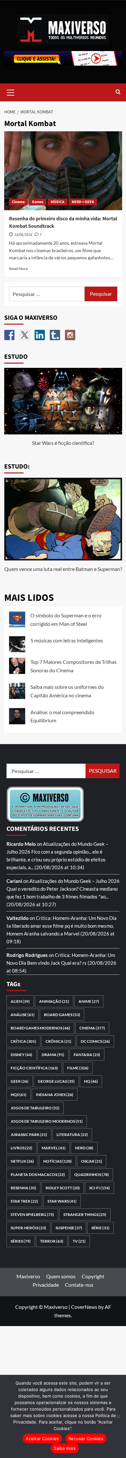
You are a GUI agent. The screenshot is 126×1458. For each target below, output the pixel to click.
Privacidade (46, 1285)
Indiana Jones (54, 1094)
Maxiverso (28, 1276)
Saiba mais (65, 1448)
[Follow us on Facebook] (9, 335)
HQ (91, 1081)
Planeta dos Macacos (38, 1174)
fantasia (87, 1054)
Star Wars (62, 1201)
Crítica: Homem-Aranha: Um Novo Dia (76, 918)
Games (37, 202)
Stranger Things (84, 1214)
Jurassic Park (29, 1134)
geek (19, 1081)
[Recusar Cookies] (118, 1416)
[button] (10, 92)
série (100, 1227)
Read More (18, 268)
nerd (84, 1147)
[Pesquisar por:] (47, 294)
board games (62, 1014)
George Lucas (56, 1081)
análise (23, 1014)
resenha (23, 1187)
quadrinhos (91, 1174)
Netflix (22, 1161)
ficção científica (34, 1067)
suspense (69, 1227)
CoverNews (84, 1307)
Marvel (54, 1147)
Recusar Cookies (85, 1438)
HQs (18, 1094)
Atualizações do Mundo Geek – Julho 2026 (74, 881)
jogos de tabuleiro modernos (47, 1121)
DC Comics (95, 1041)
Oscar (91, 1161)
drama (53, 1054)
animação (54, 1001)
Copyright (93, 1276)
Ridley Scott (63, 1187)
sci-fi (99, 1187)
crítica (23, 1041)
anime (89, 1001)
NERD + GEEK (83, 202)
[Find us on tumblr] (55, 335)
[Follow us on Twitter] (24, 335)
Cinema (18, 202)
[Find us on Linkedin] (40, 335)
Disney (21, 1054)
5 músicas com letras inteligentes (66, 640)
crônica (58, 1041)
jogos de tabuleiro (35, 1107)
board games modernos (40, 1028)
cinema (92, 1028)
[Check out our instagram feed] (70, 335)
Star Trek (24, 1201)
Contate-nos (79, 1285)
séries (21, 1241)
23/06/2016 (23, 235)
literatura (72, 1134)
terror (51, 1241)
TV (79, 1241)
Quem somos (61, 1276)
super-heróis (28, 1227)
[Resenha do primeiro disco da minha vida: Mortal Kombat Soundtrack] (63, 170)
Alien (20, 1001)
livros (21, 1147)
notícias (57, 1161)
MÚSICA (57, 202)
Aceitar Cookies (42, 1438)
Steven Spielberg (32, 1214)
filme (78, 1067)
